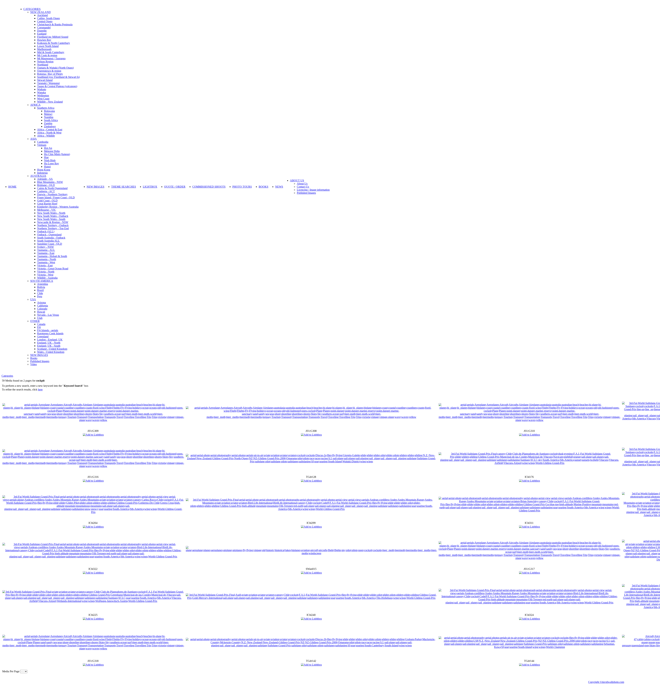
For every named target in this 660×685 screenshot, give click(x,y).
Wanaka (41, 92)
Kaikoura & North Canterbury (53, 43)
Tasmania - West (46, 262)
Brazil (40, 290)
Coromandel (44, 27)
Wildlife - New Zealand (50, 101)
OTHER (35, 321)
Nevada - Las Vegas (48, 314)
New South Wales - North (51, 212)
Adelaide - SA (45, 178)
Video (33, 364)
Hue (46, 157)
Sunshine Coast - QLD (49, 243)
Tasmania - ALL (46, 250)
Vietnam (41, 144)
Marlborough (44, 49)
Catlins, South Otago (48, 18)
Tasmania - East (45, 253)
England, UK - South (48, 345)
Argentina (42, 284)
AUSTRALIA (38, 175)
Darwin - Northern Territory (52, 194)
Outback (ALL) (45, 231)
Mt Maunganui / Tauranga (51, 58)
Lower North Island (48, 46)
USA (33, 299)
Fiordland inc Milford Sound (52, 36)
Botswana (49, 111)
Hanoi (47, 166)
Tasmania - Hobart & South (52, 256)
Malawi (48, 114)
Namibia (48, 117)
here (40, 389)
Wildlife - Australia (47, 277)
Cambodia (42, 141)
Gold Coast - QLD (47, 200)
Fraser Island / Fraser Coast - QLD (56, 197)
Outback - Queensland (49, 234)
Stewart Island (45, 80)
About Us (302, 183)
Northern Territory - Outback (53, 225)
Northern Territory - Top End (53, 228)
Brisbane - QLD (46, 185)
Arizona (41, 302)
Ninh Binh (50, 160)
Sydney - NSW (45, 246)
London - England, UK (50, 339)
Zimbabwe (50, 126)
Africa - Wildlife (46, 135)
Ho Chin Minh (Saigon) (57, 154)
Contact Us (303, 186)
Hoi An (48, 148)
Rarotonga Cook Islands (50, 333)
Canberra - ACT (46, 191)
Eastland (41, 33)
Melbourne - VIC (46, 209)
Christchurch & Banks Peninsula (55, 24)
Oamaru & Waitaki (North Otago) (55, 67)
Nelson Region (45, 61)
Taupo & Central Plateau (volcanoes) (57, 86)
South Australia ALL (48, 240)
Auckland (42, 15)
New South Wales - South (51, 219)
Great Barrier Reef (47, 203)
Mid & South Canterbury (50, 52)
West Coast (43, 98)
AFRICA (35, 104)
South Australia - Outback (51, 237)
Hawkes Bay (44, 39)
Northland (42, 64)
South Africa (51, 120)
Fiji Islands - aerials (47, 330)
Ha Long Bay (51, 163)
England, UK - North (48, 342)
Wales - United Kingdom (50, 351)
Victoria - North (45, 271)
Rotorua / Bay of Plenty (50, 73)
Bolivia (41, 287)
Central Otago (44, 21)
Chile (40, 293)
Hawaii (41, 311)
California (42, 305)
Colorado (42, 308)
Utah (39, 317)
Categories (7, 375)
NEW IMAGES (39, 355)
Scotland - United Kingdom (52, 348)
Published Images (39, 361)
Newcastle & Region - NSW (52, 222)
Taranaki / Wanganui (48, 83)
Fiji (39, 327)
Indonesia (42, 172)
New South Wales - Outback (52, 216)
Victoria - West (45, 274)
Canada (41, 324)
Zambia (48, 123)
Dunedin (42, 30)
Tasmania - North (46, 259)
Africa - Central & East (49, 129)
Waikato (41, 89)
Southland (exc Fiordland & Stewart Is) (58, 77)
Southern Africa (45, 107)
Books (33, 358)
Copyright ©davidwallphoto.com (606, 682)
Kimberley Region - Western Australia (58, 206)
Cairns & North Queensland (52, 188)
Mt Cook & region (47, 55)
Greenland (42, 336)
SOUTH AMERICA (41, 280)
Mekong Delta (52, 151)
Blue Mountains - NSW (50, 182)
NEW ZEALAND (40, 12)
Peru (39, 296)
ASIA (33, 138)
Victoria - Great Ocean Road (52, 268)
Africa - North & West (49, 132)
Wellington (43, 95)
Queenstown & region (49, 70)
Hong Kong (43, 169)
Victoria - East (45, 265)
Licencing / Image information (313, 189)
